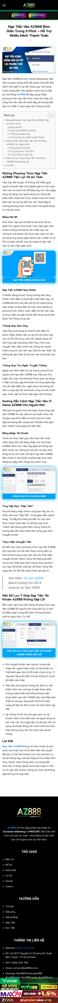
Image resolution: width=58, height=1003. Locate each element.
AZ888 (12, 827)
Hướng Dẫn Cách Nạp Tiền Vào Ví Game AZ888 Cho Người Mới (26, 142)
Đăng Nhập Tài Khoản (20, 148)
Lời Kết (10, 165)
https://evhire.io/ (26, 947)
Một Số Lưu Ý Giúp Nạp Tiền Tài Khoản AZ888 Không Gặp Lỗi (25, 160)
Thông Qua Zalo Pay (20, 134)
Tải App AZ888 (33, 578)
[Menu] (4, 5)
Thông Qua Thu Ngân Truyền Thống (27, 137)
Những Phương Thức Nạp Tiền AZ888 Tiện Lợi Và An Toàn (27, 122)
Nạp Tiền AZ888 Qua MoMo (23, 130)
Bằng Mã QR (15, 127)
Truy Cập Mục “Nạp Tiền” (22, 151)
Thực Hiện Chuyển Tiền (22, 154)
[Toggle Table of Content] (48, 115)
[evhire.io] (29, 5)
